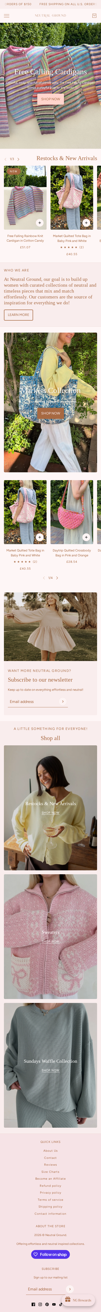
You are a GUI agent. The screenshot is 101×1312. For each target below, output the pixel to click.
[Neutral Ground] (50, 16)
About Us (50, 1150)
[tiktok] (60, 1304)
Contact (50, 1158)
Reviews (50, 1164)
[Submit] (63, 701)
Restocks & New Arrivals (67, 158)
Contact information (50, 1213)
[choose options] (40, 223)
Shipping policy (50, 1206)
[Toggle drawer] (6, 15)
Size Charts (50, 1172)
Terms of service (50, 1199)
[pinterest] (47, 1304)
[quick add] (86, 223)
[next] (18, 159)
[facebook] (33, 1304)
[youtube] (54, 1304)
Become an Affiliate (50, 1178)
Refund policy (50, 1185)
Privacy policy (50, 1192)
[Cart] (94, 15)
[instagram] (40, 1304)
